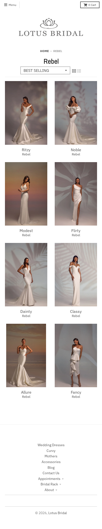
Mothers (51, 456)
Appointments (49, 478)
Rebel (26, 154)
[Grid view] (74, 71)
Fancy (76, 392)
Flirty (75, 230)
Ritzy (26, 149)
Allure (26, 392)
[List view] (79, 71)
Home (44, 51)
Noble (76, 149)
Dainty (26, 311)
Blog (51, 467)
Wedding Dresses (51, 445)
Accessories (51, 462)
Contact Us (51, 473)
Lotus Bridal (57, 513)
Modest (26, 230)
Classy (76, 311)
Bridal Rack (49, 484)
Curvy (51, 450)
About (49, 490)
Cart (92, 5)
